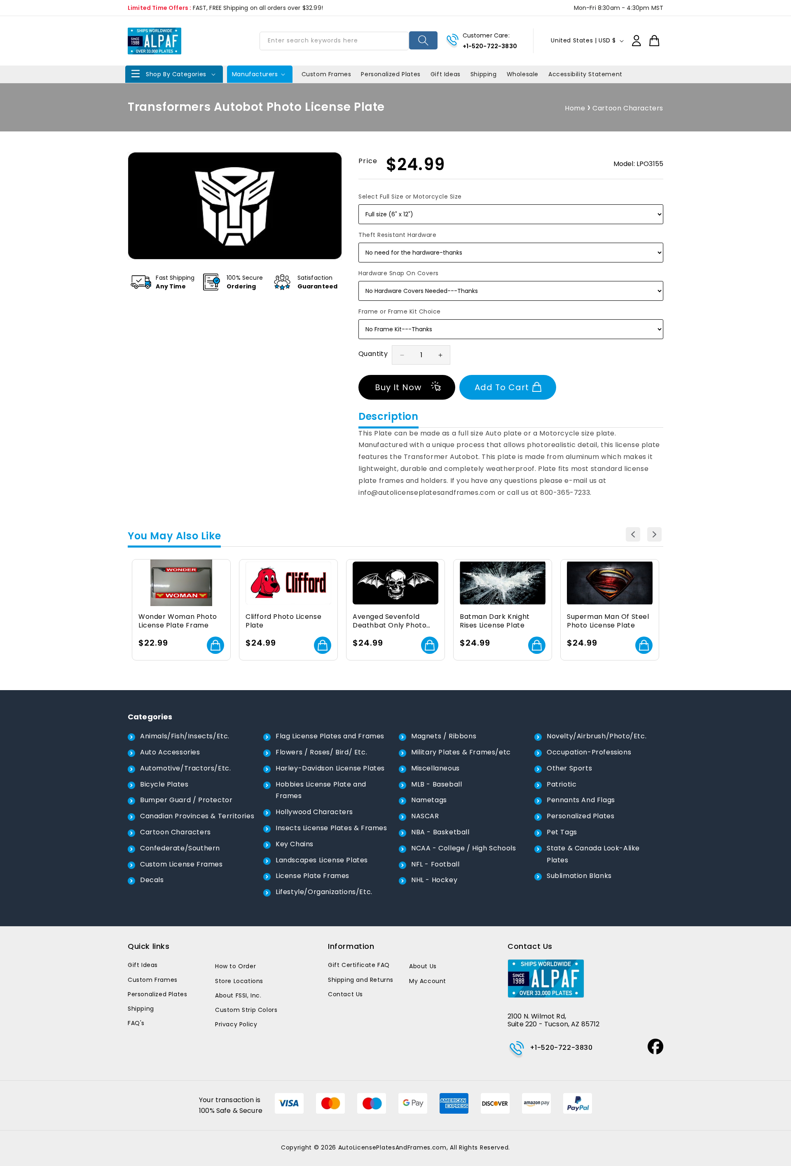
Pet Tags (562, 832)
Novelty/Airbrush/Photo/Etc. (596, 736)
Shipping (141, 1008)
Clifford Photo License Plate (283, 621)
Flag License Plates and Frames (330, 736)
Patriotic (561, 784)
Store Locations (239, 981)
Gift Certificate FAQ (359, 965)
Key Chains (295, 844)
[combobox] (334, 41)
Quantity (373, 353)
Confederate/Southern (180, 848)
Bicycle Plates (164, 784)
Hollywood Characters (314, 812)
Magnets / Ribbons (443, 736)
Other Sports (569, 768)
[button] (174, 74)
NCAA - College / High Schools (463, 848)
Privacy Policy (236, 1024)
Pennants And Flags (581, 800)
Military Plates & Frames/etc (461, 752)
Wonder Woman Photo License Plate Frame (177, 621)
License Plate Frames (312, 875)
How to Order (235, 966)
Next (654, 534)
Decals (152, 880)
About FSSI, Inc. (238, 995)
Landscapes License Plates (322, 860)
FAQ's (136, 1023)
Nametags (429, 800)
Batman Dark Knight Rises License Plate (495, 621)
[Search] (423, 40)
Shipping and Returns (360, 980)
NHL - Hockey (434, 880)
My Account (427, 981)
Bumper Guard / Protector (186, 800)
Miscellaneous (435, 768)
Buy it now (398, 387)
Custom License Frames (181, 864)
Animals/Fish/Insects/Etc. (184, 736)
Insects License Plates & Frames (331, 828)
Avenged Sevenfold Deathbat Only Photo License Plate (389, 621)
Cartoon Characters (627, 108)
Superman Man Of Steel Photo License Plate (608, 621)
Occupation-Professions (589, 752)
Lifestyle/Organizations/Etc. (324, 892)
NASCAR (425, 816)
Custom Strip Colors (246, 1010)
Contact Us (345, 994)
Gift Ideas (143, 965)
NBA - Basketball (440, 832)
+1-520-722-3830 (490, 46)
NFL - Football (435, 864)
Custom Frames (153, 980)
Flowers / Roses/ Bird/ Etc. (321, 752)
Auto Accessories (170, 752)
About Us (423, 966)
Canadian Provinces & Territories (197, 816)
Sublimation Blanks (579, 875)
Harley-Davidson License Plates (330, 768)
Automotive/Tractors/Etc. (185, 768)
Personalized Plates (580, 816)
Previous (633, 534)
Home (575, 108)
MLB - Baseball (436, 784)
